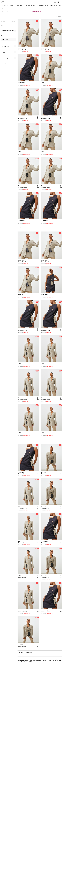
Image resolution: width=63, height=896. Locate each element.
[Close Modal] (39, 15)
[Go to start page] (3, 2)
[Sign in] (55, 1)
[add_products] (37, 48)
